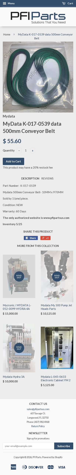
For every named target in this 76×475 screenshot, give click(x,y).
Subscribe (63, 446)
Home (6, 34)
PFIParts (37, 457)
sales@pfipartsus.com (38, 409)
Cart (70, 3)
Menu (11, 3)
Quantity (9, 150)
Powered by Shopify (52, 457)
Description (30, 178)
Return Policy (38, 426)
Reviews (47, 178)
